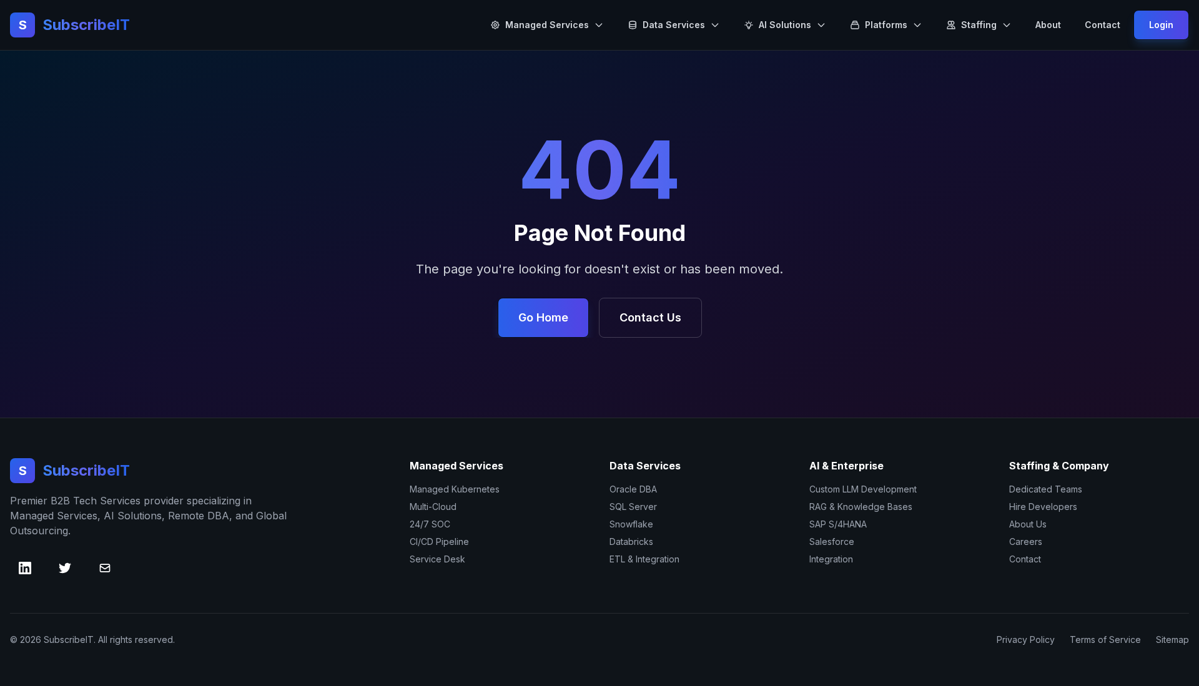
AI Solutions (785, 24)
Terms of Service (1105, 639)
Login (1161, 24)
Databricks (631, 541)
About (1048, 24)
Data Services (674, 24)
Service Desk (437, 559)
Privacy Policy (1026, 639)
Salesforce (831, 541)
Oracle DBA (633, 489)
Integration (831, 559)
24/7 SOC (430, 524)
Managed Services (547, 24)
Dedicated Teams (1045, 489)
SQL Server (633, 506)
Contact (1102, 24)
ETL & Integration (644, 559)
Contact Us (650, 317)
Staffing (979, 24)
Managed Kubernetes (455, 489)
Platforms (886, 24)
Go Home (543, 317)
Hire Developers (1043, 506)
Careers (1025, 541)
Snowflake (631, 524)
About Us (1028, 524)
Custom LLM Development (863, 489)
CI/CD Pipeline (439, 541)
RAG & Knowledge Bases (860, 506)
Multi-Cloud (433, 506)
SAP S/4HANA (838, 524)
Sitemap (1172, 639)
